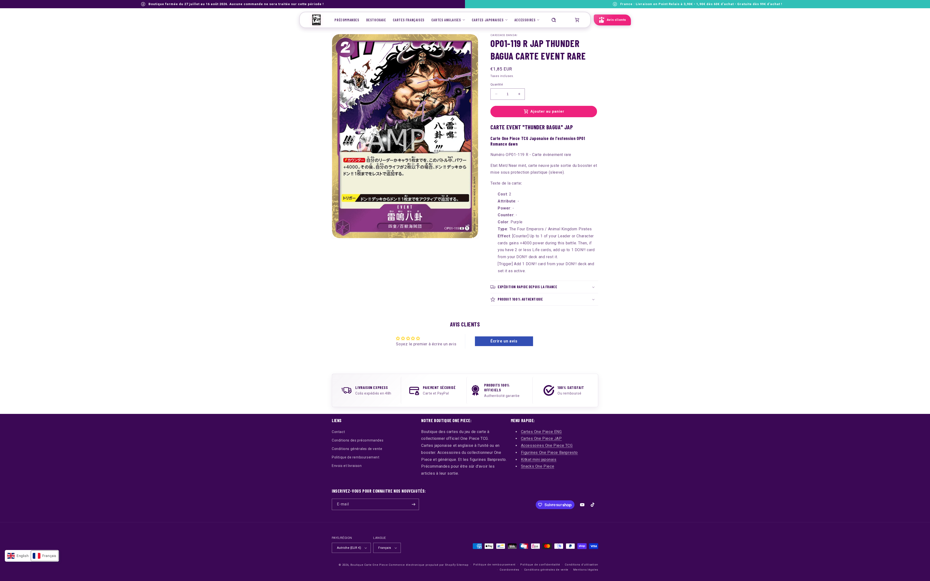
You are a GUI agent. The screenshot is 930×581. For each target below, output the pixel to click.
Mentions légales (585, 569)
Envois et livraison (347, 466)
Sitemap (462, 564)
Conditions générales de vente (357, 449)
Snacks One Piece (537, 466)
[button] (448, 20)
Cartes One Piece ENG (541, 431)
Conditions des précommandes (357, 440)
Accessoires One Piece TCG (547, 445)
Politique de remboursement (356, 457)
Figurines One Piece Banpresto (549, 452)
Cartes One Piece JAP (541, 438)
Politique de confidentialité (540, 564)
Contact (338, 432)
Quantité (496, 84)
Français (384, 548)
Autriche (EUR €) (349, 548)
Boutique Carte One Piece (369, 564)
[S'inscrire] (413, 504)
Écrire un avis (503, 341)
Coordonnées (509, 569)
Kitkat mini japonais (539, 459)
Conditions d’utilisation (581, 564)
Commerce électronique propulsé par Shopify (422, 564)
